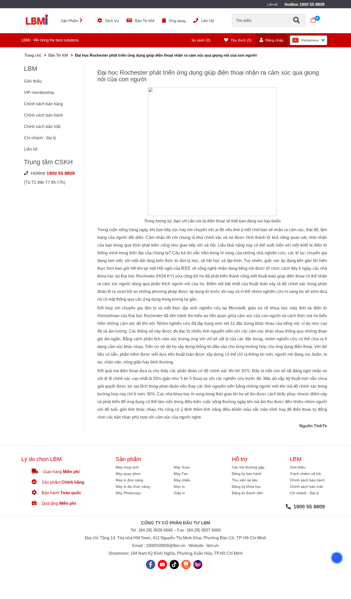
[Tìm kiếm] (296, 20)
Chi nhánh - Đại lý (304, 493)
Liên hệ (272, 4)
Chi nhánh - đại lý (40, 138)
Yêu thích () (240, 40)
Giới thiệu (33, 81)
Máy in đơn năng (129, 480)
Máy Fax (181, 474)
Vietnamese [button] (310, 40)
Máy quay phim (128, 474)
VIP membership (39, 92)
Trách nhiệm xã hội (305, 474)
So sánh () (200, 40)
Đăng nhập (273, 40)
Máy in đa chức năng (133, 486)
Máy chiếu (182, 480)
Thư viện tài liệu (245, 480)
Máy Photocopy (128, 493)
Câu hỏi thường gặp (248, 467)
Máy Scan (182, 467)
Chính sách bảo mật (42, 126)
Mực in (179, 486)
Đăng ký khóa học (246, 486)
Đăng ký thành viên (247, 493)
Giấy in (179, 493)
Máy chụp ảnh (127, 467)
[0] (313, 20)
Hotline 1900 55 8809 (304, 4)
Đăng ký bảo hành (247, 474)
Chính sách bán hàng (43, 104)
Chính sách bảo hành (43, 115)
